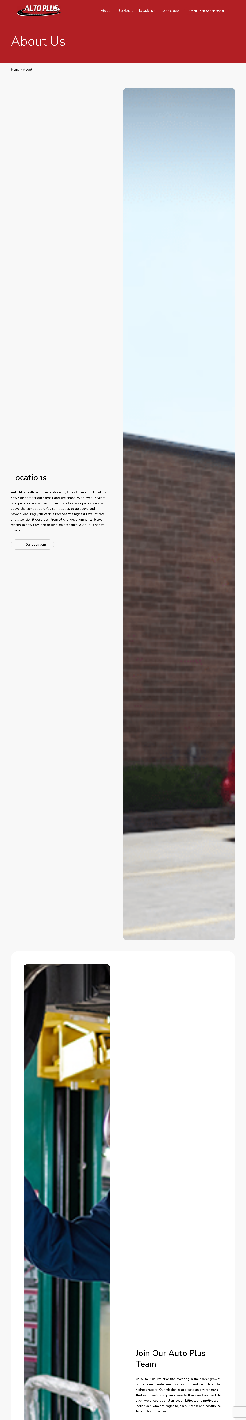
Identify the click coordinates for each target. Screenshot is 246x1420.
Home (15, 69)
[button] (32, 544)
